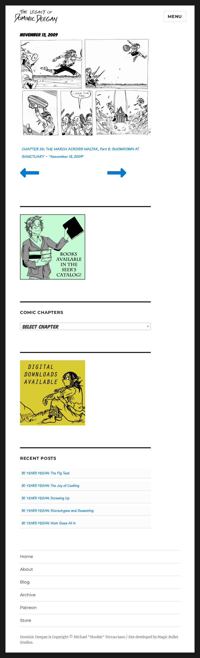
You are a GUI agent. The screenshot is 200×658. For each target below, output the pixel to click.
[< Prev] (29, 179)
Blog (25, 582)
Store (25, 620)
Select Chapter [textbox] (40, 326)
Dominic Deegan (34, 637)
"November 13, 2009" (66, 156)
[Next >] (116, 179)
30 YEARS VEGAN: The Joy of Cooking (50, 485)
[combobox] (85, 326)
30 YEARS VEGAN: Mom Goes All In (49, 523)
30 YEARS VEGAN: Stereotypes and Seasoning (57, 510)
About (26, 569)
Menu (175, 16)
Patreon (28, 607)
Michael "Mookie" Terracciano (99, 637)
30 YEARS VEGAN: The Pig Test (46, 473)
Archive (28, 594)
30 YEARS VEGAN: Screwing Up (45, 498)
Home (26, 556)
